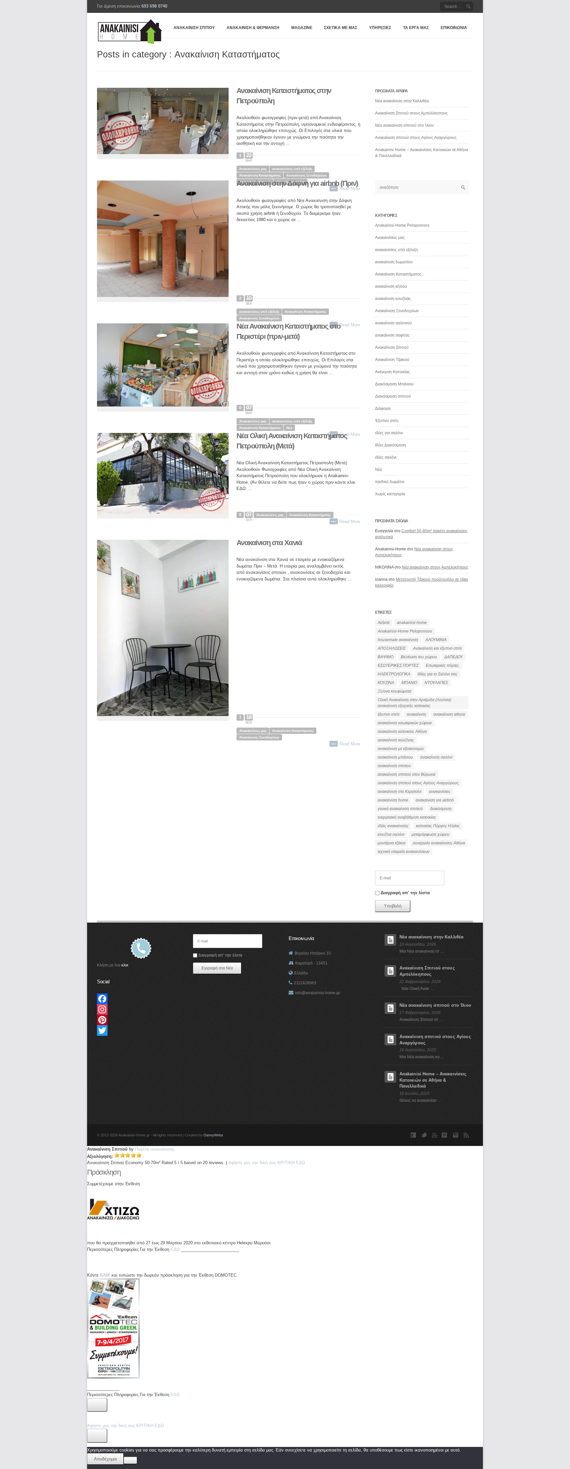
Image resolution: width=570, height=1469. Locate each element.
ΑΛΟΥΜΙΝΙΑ (436, 639)
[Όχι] (130, 1460)
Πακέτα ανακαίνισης (154, 1149)
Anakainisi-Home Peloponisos (402, 225)
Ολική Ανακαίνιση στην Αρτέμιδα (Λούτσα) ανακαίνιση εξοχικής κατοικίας (414, 703)
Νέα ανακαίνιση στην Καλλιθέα (402, 101)
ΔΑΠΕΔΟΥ (453, 657)
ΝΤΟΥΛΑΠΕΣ (436, 682)
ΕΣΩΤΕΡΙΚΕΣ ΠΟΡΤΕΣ (398, 665)
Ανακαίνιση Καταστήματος (260, 175)
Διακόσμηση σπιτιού (393, 396)
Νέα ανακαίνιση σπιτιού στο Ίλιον (404, 125)
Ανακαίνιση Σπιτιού (194, 27)
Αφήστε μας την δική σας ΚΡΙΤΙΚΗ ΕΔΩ (125, 1425)
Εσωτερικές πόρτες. (443, 665)
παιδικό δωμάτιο (389, 481)
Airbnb (384, 622)
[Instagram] (141, 1009)
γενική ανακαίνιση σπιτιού (400, 808)
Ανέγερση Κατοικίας (392, 372)
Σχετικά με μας (340, 27)
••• (333, 521)
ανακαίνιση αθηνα (449, 714)
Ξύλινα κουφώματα (394, 691)
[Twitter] (141, 1030)
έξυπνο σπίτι (388, 714)
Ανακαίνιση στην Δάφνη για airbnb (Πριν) (297, 183)
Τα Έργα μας (416, 27)
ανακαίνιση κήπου (391, 286)
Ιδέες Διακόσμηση (390, 445)
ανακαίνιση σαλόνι (436, 757)
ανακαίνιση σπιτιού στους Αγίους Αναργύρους (418, 783)
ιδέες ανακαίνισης (393, 826)
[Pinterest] (141, 1020)
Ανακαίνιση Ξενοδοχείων (306, 175)
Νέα (289, 428)
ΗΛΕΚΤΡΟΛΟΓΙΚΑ (394, 674)
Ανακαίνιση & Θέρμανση (253, 27)
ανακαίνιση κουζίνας (393, 298)
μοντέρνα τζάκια (391, 843)
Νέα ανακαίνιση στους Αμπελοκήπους (435, 567)
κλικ (124, 965)
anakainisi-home (412, 622)
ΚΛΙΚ (105, 1275)
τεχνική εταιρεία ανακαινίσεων (403, 851)
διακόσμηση (441, 808)
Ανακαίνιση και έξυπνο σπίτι (437, 648)
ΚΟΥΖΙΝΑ (386, 682)
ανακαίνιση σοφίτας (392, 335)
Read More (349, 521)
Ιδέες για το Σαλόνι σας (438, 674)
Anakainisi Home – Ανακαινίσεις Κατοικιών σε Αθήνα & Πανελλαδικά (433, 1080)
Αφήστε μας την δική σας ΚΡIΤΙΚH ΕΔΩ (266, 1162)
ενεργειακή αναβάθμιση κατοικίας (407, 817)
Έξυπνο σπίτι (386, 420)
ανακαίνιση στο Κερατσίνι (400, 791)
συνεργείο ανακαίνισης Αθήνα (439, 843)
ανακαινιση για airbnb (435, 800)
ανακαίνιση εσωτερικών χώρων (405, 723)
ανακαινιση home (393, 800)
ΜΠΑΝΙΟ (409, 682)
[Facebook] (141, 999)
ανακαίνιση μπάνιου (395, 757)
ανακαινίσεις (440, 791)
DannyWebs (213, 1135)
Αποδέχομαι (105, 1458)
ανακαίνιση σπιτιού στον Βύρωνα (406, 774)
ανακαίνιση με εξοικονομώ (401, 748)
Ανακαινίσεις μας (253, 169)
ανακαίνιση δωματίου (394, 262)
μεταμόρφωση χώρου (431, 834)
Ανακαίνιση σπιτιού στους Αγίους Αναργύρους (416, 137)
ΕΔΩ (175, 1249)
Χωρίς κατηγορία (390, 494)
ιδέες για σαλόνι (389, 433)
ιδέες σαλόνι (385, 457)
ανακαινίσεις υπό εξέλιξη (292, 169)
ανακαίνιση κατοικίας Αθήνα (402, 731)
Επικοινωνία (454, 27)
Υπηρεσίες (380, 27)
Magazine (301, 27)
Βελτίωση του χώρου (419, 657)
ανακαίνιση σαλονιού (393, 323)
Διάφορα (383, 408)
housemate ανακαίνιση (398, 639)
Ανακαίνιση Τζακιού (392, 359)
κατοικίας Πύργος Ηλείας (438, 826)
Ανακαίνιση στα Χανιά (269, 543)
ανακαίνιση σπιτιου (394, 766)
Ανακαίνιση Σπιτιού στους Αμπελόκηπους (411, 113)
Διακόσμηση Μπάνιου (394, 384)
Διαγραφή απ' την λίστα (404, 892)
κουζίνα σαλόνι (391, 834)
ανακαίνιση (416, 714)
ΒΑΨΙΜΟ (386, 657)
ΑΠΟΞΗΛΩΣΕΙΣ (392, 648)
